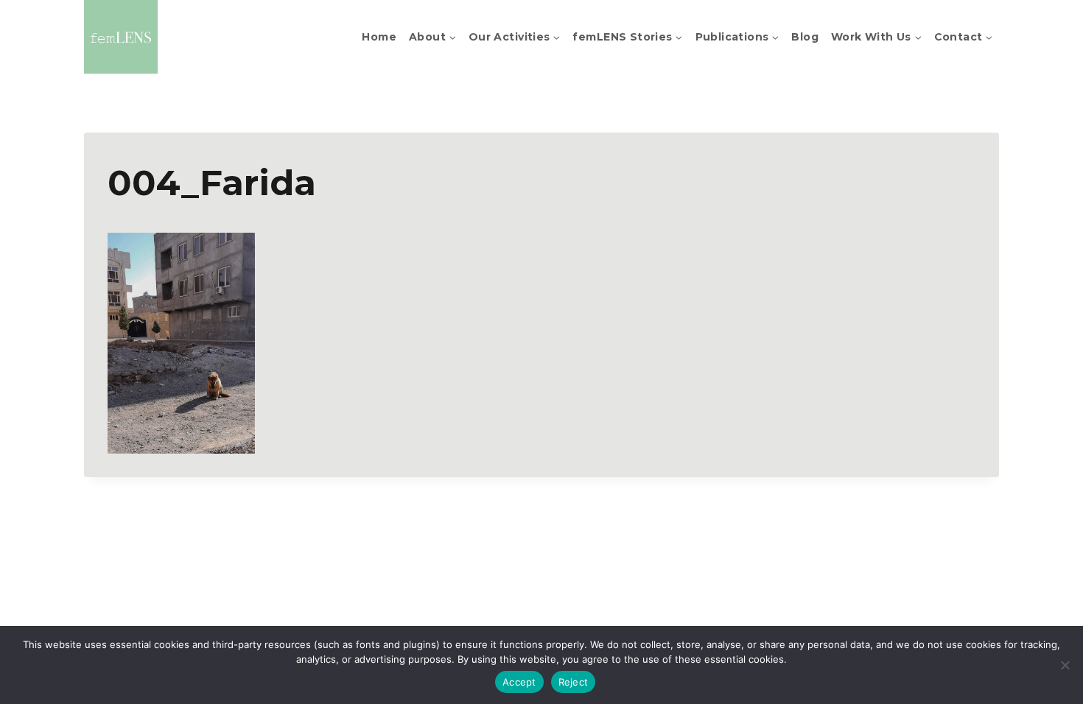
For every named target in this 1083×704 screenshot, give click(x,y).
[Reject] (1064, 665)
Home (379, 36)
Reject (573, 682)
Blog (805, 36)
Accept (519, 682)
